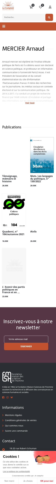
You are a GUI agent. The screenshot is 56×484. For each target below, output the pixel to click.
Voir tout (29, 102)
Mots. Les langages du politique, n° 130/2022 (41, 179)
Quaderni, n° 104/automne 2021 (13, 233)
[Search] (49, 17)
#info (33, 231)
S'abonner (26, 346)
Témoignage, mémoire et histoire (9, 179)
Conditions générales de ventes (21, 420)
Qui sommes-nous (14, 425)
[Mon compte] (50, 7)
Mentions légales (13, 415)
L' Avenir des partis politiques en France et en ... (13, 290)
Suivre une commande (16, 430)
